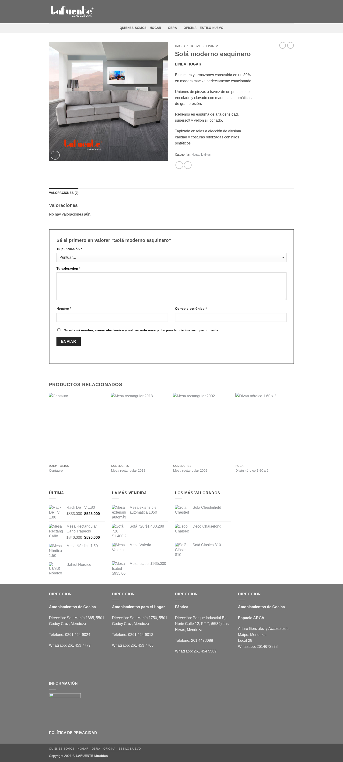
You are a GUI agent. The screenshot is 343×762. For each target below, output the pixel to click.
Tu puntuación (69, 249)
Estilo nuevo (211, 28)
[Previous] (49, 437)
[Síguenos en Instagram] (268, 12)
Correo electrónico (191, 308)
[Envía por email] (188, 165)
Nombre (63, 308)
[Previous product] (290, 45)
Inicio (180, 46)
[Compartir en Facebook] (179, 165)
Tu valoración (68, 268)
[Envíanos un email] (274, 12)
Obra (172, 28)
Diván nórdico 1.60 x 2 (252, 470)
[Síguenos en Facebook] (262, 12)
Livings (212, 46)
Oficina (190, 28)
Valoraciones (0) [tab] (63, 193)
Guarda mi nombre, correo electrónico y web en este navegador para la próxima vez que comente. (141, 330)
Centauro (56, 470)
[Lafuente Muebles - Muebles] (72, 12)
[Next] (292, 437)
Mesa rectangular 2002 (190, 470)
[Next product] (282, 45)
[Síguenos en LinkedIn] (280, 12)
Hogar (155, 28)
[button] (55, 155)
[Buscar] (292, 11)
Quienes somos (133, 28)
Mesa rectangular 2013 (128, 470)
